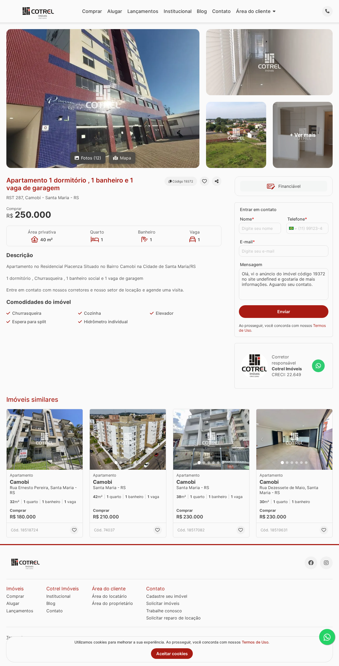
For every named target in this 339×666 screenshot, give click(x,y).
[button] (45, 439)
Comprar (92, 11)
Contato (221, 11)
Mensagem (251, 264)
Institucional (177, 11)
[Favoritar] (204, 181)
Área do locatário (109, 596)
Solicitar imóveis (162, 603)
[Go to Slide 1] (116, 462)
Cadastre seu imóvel (166, 596)
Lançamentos (142, 11)
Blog (202, 11)
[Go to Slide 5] (135, 462)
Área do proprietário (112, 603)
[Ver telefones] (327, 11)
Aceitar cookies (172, 653)
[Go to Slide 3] (125, 462)
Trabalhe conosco (164, 610)
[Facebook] (311, 562)
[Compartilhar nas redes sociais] (216, 181)
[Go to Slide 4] (130, 462)
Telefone (297, 219)
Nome (247, 219)
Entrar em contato (258, 209)
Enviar (283, 311)
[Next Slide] (160, 439)
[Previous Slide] (95, 439)
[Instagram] (326, 562)
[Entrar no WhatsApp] (318, 365)
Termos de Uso (255, 642)
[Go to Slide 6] (140, 462)
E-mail (247, 241)
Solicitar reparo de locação (173, 618)
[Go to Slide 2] (120, 462)
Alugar (114, 11)
